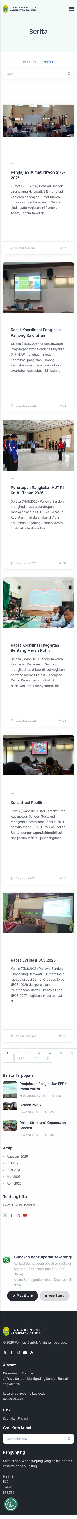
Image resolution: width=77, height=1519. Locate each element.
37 (64, 878)
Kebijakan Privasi (15, 1418)
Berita (48, 62)
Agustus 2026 (17, 1156)
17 (64, 248)
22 (64, 405)
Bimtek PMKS (30, 1105)
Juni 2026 (14, 1170)
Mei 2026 (14, 1177)
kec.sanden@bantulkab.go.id (24, 1393)
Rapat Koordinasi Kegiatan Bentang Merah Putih (35, 648)
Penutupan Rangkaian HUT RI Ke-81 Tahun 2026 (37, 490)
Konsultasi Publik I (27, 802)
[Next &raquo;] (47, 1058)
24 (64, 720)
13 (22, 1461)
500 (6, 1481)
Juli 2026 (13, 1163)
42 (64, 1036)
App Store (56, 1295)
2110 (58, 1096)
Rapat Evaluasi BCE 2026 (33, 960)
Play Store (24, 1295)
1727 (51, 1112)
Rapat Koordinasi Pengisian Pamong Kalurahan (36, 332)
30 (64, 563)
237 (22, 1058)
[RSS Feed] (31, 1352)
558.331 (8, 1492)
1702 (51, 1135)
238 (36, 1058)
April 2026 (14, 1183)
